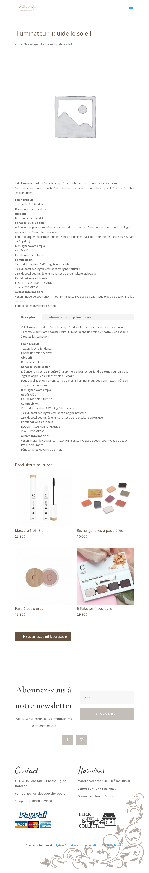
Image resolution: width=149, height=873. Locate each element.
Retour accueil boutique (45, 636)
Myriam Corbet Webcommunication (76, 845)
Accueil (19, 44)
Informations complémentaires (69, 317)
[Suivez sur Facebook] (67, 740)
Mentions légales (112, 845)
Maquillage (31, 44)
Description (28, 317)
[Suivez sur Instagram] (81, 740)
